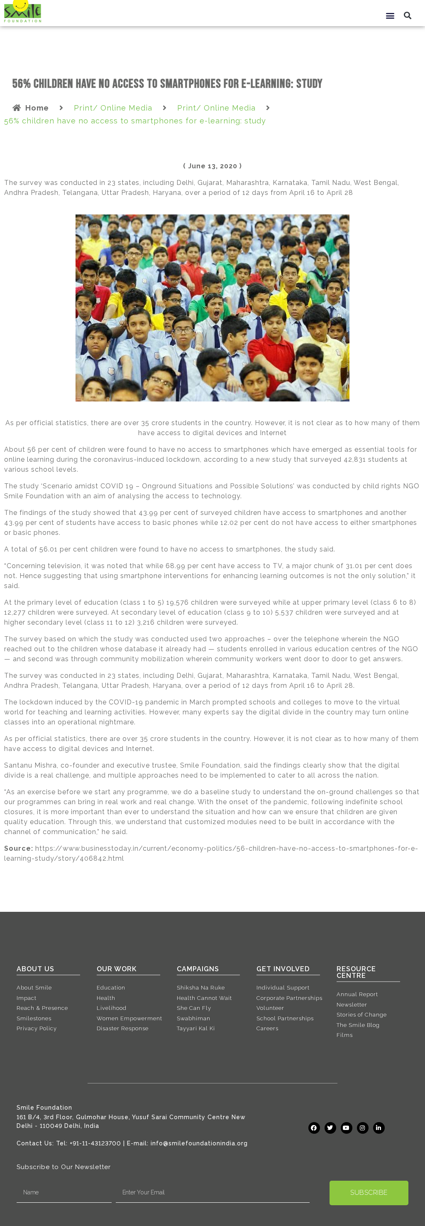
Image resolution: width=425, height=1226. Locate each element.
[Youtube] (346, 1128)
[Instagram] (363, 1128)
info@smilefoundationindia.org (199, 1143)
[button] (390, 15)
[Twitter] (330, 1128)
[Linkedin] (379, 1128)
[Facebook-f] (314, 1128)
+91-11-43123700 (95, 1143)
